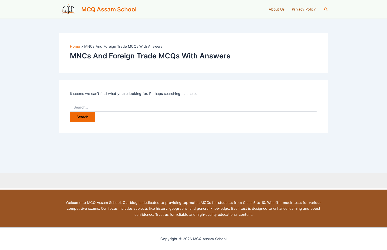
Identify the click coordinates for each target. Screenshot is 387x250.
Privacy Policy (304, 9)
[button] (326, 9)
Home (75, 46)
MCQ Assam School (109, 9)
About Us (277, 9)
